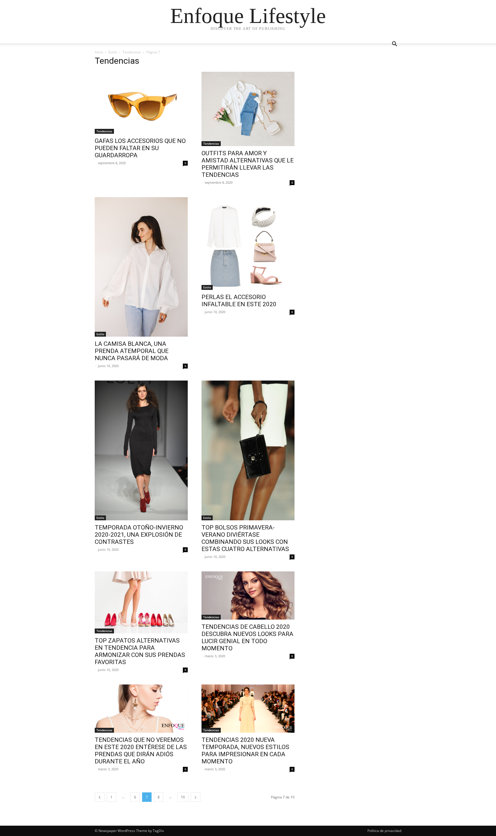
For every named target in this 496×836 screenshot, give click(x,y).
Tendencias (132, 52)
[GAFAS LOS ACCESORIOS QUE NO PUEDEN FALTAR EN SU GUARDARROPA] (141, 103)
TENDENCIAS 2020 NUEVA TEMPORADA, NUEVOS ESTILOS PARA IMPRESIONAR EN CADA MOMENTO (245, 750)
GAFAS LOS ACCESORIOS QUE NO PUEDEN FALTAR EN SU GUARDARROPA (140, 148)
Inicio (99, 52)
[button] (394, 44)
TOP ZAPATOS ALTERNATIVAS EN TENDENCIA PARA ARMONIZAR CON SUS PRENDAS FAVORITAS (140, 651)
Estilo (112, 52)
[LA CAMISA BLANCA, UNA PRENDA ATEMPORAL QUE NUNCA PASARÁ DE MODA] (141, 267)
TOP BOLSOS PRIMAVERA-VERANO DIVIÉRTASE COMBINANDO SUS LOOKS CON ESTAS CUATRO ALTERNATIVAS (245, 538)
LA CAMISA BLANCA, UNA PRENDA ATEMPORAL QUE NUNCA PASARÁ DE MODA (131, 351)
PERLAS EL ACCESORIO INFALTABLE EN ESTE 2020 (239, 301)
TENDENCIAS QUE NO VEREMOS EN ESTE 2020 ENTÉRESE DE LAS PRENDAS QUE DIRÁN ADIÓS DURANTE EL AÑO (141, 750)
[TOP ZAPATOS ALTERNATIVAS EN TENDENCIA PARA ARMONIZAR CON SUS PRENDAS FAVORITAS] (141, 602)
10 (183, 797)
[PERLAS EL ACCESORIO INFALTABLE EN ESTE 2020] (248, 243)
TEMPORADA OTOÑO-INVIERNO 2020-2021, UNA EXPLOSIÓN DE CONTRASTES (139, 534)
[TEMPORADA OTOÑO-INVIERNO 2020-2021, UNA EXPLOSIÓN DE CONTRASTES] (141, 450)
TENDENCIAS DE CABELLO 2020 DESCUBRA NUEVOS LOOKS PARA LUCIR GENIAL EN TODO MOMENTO (247, 637)
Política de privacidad (384, 830)
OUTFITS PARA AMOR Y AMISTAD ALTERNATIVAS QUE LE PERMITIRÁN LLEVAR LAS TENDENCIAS (248, 164)
